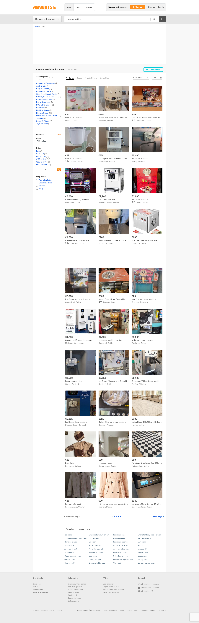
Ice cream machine (140, 158)
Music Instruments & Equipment (47, 116)
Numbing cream (70, 542)
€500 (101, 296)
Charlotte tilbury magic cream (149, 535)
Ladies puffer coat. (73, 504)
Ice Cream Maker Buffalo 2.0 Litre (146, 504)
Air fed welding (94, 545)
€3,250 (102, 378)
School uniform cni (120, 556)
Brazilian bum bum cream (99, 535)
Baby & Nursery (42, 89)
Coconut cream (119, 538)
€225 (101, 419)
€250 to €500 (41, 162)
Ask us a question (75, 587)
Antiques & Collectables (45, 83)
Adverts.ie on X (147, 591)
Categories (144, 610)
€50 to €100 (40, 156)
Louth (77, 202)
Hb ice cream (94, 538)
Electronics (40, 108)
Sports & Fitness (43, 121)
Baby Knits (69, 463)
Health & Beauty (42, 110)
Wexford (141, 161)
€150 (101, 114)
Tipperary (144, 302)
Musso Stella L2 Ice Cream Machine (114, 299)
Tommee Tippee (105, 463)
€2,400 (135, 155)
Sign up (151, 7)
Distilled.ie (37, 584)
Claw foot (117, 563)
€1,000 (135, 196)
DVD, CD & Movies (43, 105)
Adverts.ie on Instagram (150, 584)
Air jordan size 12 (96, 549)
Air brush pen (69, 545)
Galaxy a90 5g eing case (123, 559)
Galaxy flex (142, 559)
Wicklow (142, 384)
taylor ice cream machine (142, 340)
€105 (134, 419)
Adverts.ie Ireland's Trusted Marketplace (47, 7)
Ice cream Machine (140, 199)
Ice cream (68, 535)
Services (39, 118)
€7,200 (102, 196)
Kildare (112, 161)
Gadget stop (142, 556)
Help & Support (83, 610)
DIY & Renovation (43, 102)
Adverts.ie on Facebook (150, 588)
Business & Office (43, 91)
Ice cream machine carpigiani (77, 240)
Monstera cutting (119, 552)
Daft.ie (35, 587)
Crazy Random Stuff (44, 99)
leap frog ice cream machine (144, 299)
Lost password (108, 584)
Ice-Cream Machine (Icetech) (77, 299)
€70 (101, 500)
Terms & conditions (75, 590)
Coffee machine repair (146, 563)
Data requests (73, 601)
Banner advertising (110, 610)
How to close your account (113, 590)
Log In (161, 7)
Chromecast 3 (69, 563)
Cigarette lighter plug (97, 563)
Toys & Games (42, 124)
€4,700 (69, 337)
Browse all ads (95, 610)
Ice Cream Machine (73, 117)
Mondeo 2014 (143, 549)
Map (59, 134)
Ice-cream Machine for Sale (110, 340)
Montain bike (143, 552)
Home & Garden (42, 113)
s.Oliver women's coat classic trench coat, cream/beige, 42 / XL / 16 (127, 504)
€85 (101, 155)
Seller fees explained (111, 592)
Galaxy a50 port (95, 559)
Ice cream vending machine (77, 199)
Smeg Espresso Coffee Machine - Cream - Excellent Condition (125, 240)
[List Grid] (155, 78)
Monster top (69, 552)
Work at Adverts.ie (40, 592)
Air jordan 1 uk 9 (70, 549)
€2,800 (69, 296)
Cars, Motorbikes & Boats (46, 94)
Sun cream (142, 542)
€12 (67, 155)
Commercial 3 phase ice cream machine (82, 340)
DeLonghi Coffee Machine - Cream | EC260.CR (119, 158)
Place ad (139, 7)
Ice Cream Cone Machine (76, 422)
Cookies (129, 610)
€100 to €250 (41, 159)
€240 (134, 500)
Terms (136, 610)
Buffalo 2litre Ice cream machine (112, 422)
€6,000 (69, 196)
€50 (134, 459)
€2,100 (135, 378)
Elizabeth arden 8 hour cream (75, 538)
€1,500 (69, 237)
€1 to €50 (40, 154)
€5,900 (135, 337)
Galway (78, 466)
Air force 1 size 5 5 (120, 545)
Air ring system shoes (122, 549)
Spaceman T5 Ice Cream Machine (146, 381)
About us (153, 610)
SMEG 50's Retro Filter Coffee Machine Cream (119, 117)
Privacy (121, 610)
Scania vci (93, 556)
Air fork (140, 545)
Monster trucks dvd (96, 552)
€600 (134, 237)
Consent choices (74, 598)
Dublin (74, 120)
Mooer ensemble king (72, 556)
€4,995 (102, 337)
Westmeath (79, 343)
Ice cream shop (119, 535)
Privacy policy (73, 592)
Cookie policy (73, 595)
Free (38, 151)
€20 (67, 114)
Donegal (82, 425)
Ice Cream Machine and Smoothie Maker (116, 381)
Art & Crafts (41, 86)
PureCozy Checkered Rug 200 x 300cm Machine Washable (157, 463)
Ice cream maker (144, 538)
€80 (101, 459)
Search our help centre (77, 584)
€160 (101, 237)
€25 (67, 500)
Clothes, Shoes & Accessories (47, 97)
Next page (157, 516)
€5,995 (69, 419)
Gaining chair (69, 559)
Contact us (162, 610)
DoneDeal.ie (38, 590)
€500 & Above (41, 165)
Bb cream (93, 542)
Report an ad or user (111, 587)
